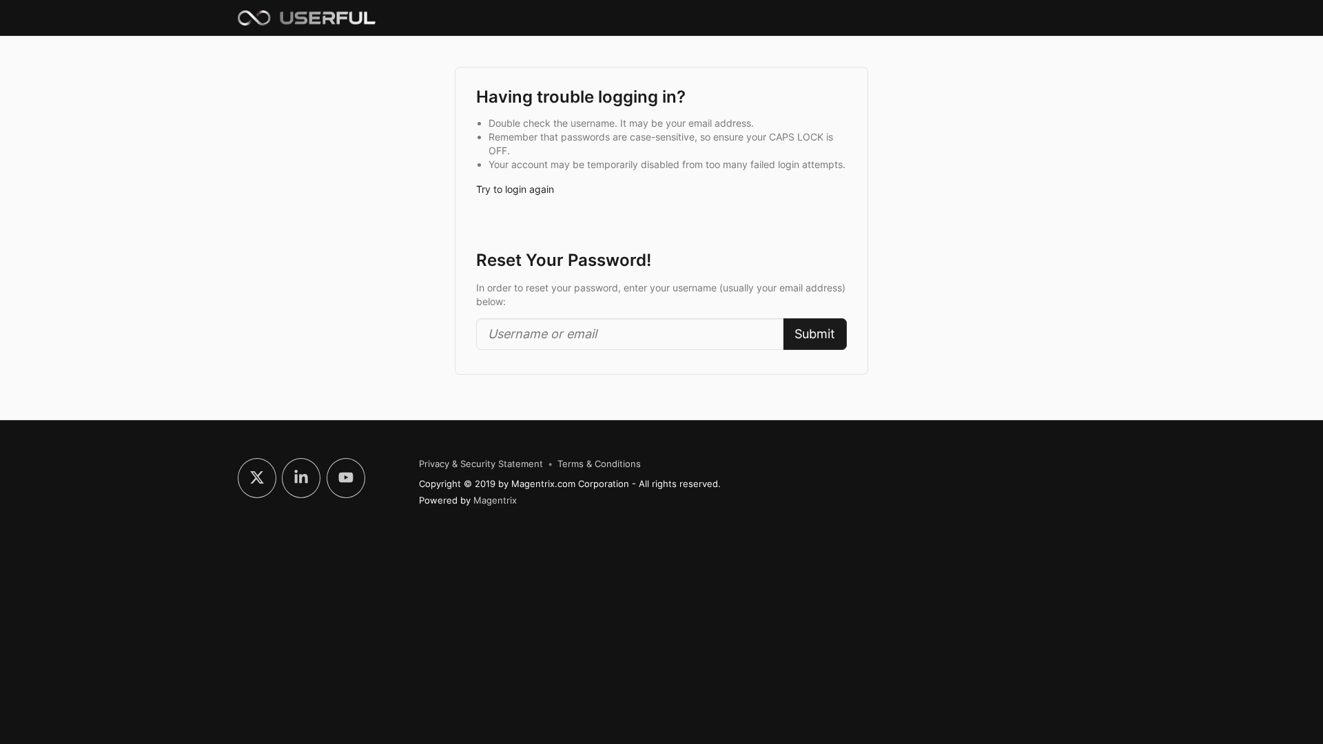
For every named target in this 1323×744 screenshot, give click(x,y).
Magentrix (495, 500)
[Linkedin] (301, 478)
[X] (257, 478)
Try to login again (515, 189)
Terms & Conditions (599, 464)
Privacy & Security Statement (481, 464)
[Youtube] (346, 478)
